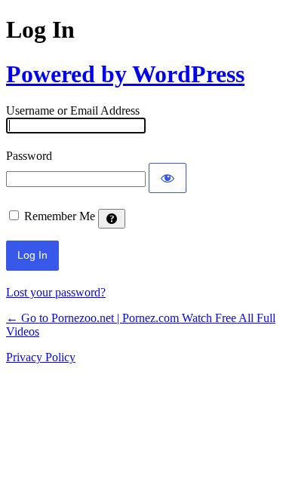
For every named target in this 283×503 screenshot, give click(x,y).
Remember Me (59, 216)
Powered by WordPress (125, 73)
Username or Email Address (73, 110)
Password (29, 155)
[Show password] (167, 178)
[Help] (111, 218)
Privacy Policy (40, 357)
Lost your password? (56, 292)
